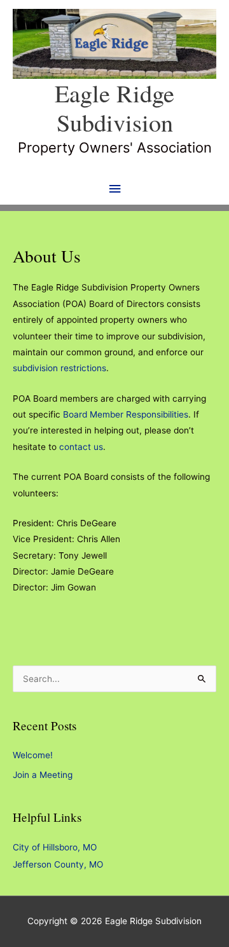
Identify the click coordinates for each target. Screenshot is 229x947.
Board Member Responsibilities (125, 414)
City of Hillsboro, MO (55, 847)
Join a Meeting (43, 775)
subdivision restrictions (59, 368)
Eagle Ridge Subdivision (114, 108)
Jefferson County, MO (58, 864)
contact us (81, 447)
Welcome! (33, 755)
